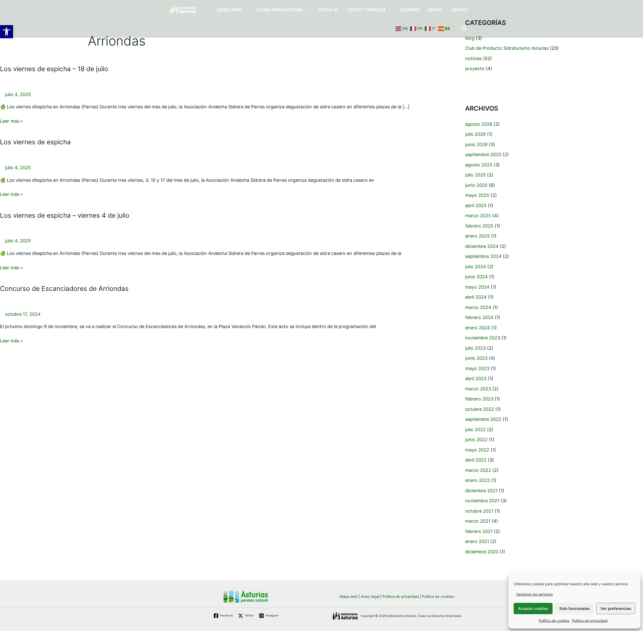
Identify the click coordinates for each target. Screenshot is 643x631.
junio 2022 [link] (476, 439)
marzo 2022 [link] (478, 470)
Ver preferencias (616, 608)
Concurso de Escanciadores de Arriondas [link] (64, 288)
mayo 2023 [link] (477, 368)
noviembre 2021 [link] (482, 500)
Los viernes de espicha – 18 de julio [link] (54, 69)
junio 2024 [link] (476, 276)
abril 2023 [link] (476, 378)
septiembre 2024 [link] (483, 256)
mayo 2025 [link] (477, 195)
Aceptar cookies (533, 608)
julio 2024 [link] (475, 266)
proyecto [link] (475, 68)
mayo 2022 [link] (477, 450)
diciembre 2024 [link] (482, 246)
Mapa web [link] (349, 596)
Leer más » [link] (11, 120)
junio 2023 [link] (476, 358)
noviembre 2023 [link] (482, 337)
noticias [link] (473, 58)
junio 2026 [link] (476, 144)
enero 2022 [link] (477, 480)
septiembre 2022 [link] (483, 419)
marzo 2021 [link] (477, 521)
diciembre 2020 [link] (481, 551)
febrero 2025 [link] (479, 226)
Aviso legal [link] (370, 596)
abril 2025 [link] (476, 205)
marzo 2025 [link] (478, 215)
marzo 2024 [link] (478, 307)
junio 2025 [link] (476, 185)
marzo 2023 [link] (478, 388)
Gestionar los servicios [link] (534, 594)
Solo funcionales (574, 608)
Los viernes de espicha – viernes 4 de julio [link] (65, 215)
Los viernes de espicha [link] (35, 142)
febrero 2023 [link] (479, 398)
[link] (6, 31)
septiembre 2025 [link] (483, 154)
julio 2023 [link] (475, 348)
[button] (244, 9)
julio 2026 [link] (475, 134)
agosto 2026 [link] (478, 124)
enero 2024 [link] (477, 327)
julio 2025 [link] (475, 174)
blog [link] (469, 38)
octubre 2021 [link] (479, 511)
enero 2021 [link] (477, 541)
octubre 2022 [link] (479, 409)
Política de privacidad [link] (590, 620)
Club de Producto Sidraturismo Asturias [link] (507, 48)
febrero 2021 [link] (479, 531)
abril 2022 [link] (476, 460)
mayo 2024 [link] (477, 287)
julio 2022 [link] (475, 429)
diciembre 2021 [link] (481, 490)
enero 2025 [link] (477, 236)
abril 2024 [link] (476, 297)
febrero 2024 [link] (479, 317)
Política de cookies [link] (554, 620)
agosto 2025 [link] (478, 164)
